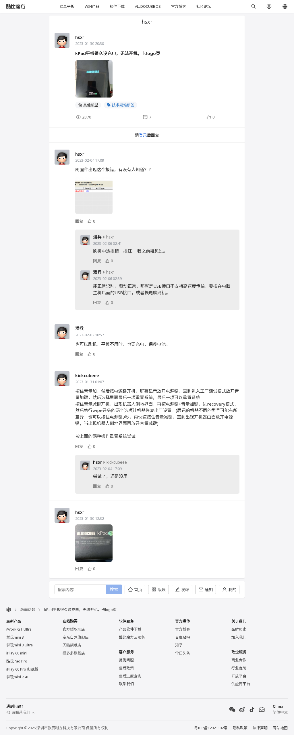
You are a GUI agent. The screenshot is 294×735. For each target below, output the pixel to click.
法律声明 (260, 727)
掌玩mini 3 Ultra (19, 645)
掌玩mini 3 (15, 637)
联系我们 (126, 683)
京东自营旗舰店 (76, 637)
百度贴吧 (182, 637)
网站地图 (280, 727)
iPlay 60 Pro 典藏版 (22, 669)
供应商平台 (240, 683)
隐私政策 (240, 727)
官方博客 (178, 6)
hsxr (79, 37)
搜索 (114, 589)
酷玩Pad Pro (16, 661)
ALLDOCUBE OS (148, 6)
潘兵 (97, 237)
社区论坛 (203, 6)
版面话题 (27, 609)
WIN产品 (92, 6)
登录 (143, 135)
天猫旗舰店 (72, 645)
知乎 (179, 645)
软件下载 (117, 6)
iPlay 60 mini (16, 653)
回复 (79, 221)
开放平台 (238, 676)
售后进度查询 (130, 676)
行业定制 (238, 668)
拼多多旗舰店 (74, 653)
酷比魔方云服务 (132, 637)
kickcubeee (87, 375)
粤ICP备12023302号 (210, 727)
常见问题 (126, 660)
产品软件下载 (130, 629)
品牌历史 (238, 629)
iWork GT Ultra (19, 629)
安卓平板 (66, 6)
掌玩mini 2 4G (18, 676)
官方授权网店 (74, 629)
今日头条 (182, 653)
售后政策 (126, 668)
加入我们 (238, 637)
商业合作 (238, 660)
